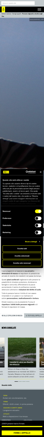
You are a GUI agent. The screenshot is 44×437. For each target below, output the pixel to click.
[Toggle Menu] (39, 9)
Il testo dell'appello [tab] (34, 316)
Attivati (6, 414)
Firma (5, 402)
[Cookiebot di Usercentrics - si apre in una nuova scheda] (27, 172)
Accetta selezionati (22, 256)
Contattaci (6, 420)
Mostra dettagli (31, 242)
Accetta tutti (22, 249)
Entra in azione (6, 14)
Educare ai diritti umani (12, 408)
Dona (5, 395)
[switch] (38, 218)
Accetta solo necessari (22, 263)
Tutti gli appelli (16, 14)
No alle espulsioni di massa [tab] (12, 316)
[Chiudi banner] (40, 172)
